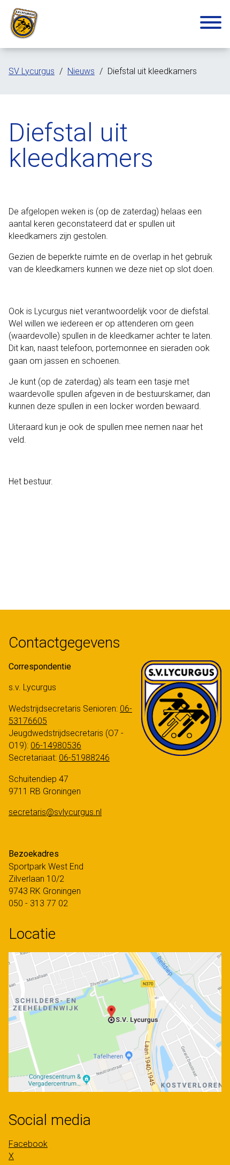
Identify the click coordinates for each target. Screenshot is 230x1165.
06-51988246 (84, 758)
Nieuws (81, 71)
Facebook (28, 1144)
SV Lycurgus (32, 71)
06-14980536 (55, 745)
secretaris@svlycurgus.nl (55, 812)
